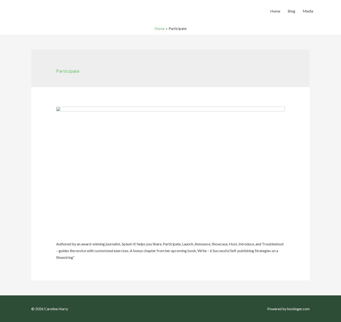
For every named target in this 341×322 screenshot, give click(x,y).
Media (308, 11)
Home (275, 11)
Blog (291, 11)
